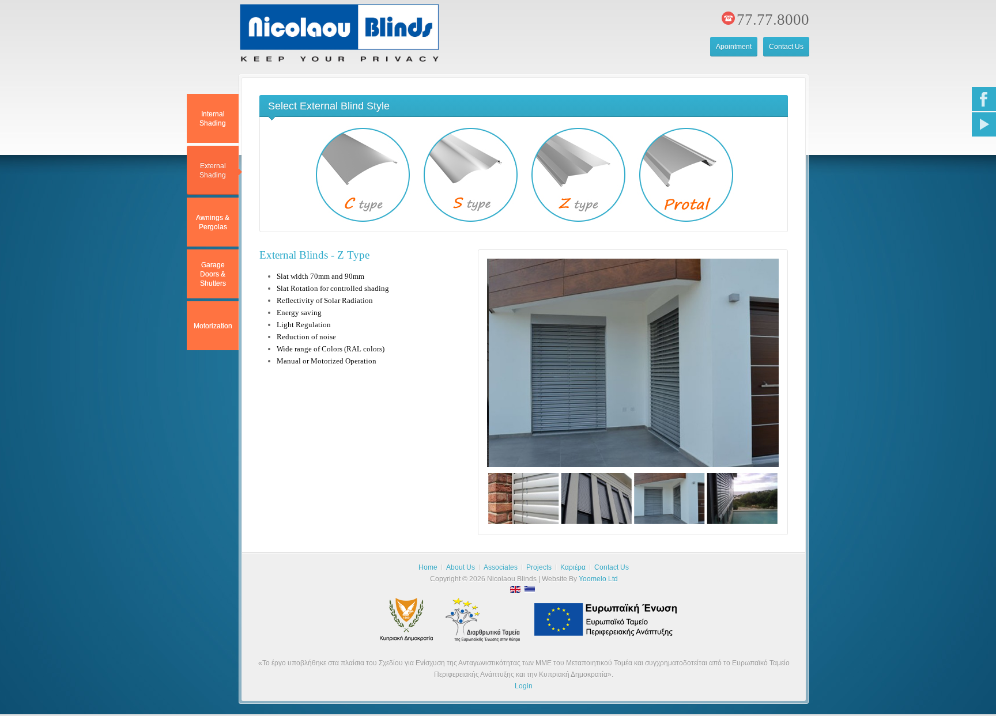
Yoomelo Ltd (598, 579)
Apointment (734, 47)
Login (524, 686)
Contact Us (786, 47)
